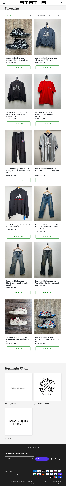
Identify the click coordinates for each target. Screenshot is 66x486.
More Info (36, 447)
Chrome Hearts (42, 403)
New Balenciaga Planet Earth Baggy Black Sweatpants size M (18, 171)
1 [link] (20, 358)
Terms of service (57, 481)
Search (29, 447)
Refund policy (38, 481)
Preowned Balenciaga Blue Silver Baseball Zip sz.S (46, 59)
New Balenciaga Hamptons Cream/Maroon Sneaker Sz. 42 (17, 339)
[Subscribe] (32, 458)
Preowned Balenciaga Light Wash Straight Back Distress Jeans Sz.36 (47, 227)
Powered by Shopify (28, 481)
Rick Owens (11, 403)
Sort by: (32, 15)
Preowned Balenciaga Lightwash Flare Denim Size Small (17, 283)
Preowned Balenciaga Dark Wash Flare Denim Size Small (47, 282)
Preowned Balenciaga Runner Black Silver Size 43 (17, 59)
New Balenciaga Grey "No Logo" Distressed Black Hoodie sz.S (16, 114)
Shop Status (19, 481)
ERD (7, 438)
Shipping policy (33, 483)
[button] (4, 3)
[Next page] (45, 358)
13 (40, 358)
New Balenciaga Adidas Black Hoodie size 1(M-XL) (18, 226)
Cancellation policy (56, 483)
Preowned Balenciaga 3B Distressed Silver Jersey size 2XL (47, 171)
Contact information (44, 483)
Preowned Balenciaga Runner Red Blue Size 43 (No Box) (47, 339)
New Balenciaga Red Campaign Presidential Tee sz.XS (46, 114)
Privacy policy (47, 481)
